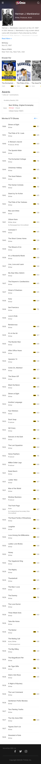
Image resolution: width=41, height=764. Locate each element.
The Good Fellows (15, 176)
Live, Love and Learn (16, 264)
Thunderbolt (12, 578)
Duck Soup (12, 419)
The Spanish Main (15, 150)
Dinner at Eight (13, 124)
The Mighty (12, 570)
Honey (10, 552)
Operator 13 (12, 359)
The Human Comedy (15, 185)
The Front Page (14, 506)
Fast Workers (13, 411)
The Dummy (12, 595)
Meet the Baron (14, 385)
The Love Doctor (14, 604)
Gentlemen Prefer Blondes (18, 701)
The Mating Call (14, 639)
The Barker (12, 630)
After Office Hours (15, 350)
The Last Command (15, 692)
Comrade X (12, 230)
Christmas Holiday (15, 168)
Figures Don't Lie (14, 727)
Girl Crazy (11, 428)
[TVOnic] (20, 3)
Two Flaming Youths (15, 709)
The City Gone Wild (15, 718)
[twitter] (20, 753)
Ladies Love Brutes (15, 544)
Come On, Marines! (15, 368)
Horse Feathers (14, 454)
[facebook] (15, 753)
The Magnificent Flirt (16, 658)
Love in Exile (12, 316)
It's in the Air (13, 333)
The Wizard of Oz (14, 247)
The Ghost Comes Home (17, 238)
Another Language (15, 402)
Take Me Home (13, 621)
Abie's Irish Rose (14, 675)
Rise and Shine (13, 211)
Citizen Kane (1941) (16, 111)
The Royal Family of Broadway (19, 518)
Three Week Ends (14, 613)
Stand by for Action (15, 193)
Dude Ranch (12, 471)
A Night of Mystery (15, 683)
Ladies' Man (12, 480)
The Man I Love (14, 587)
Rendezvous (13, 325)
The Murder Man (14, 342)
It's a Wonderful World (16, 256)
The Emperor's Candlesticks (18, 281)
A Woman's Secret (15, 142)
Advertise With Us (9, 748)
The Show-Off (13, 376)
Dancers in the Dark (15, 437)
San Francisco (13, 307)
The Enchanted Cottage (9, 83)
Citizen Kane (13, 219)
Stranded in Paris (14, 735)
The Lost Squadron (15, 445)
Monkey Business (15, 497)
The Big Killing (13, 649)
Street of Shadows (15, 290)
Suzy (10, 299)
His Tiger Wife (13, 666)
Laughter (11, 526)
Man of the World (14, 488)
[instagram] (26, 753)
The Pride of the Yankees (24, 83)
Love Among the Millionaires (18, 535)
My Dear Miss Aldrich (16, 273)
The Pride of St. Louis (16, 133)
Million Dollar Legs (15, 462)
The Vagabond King (15, 561)
